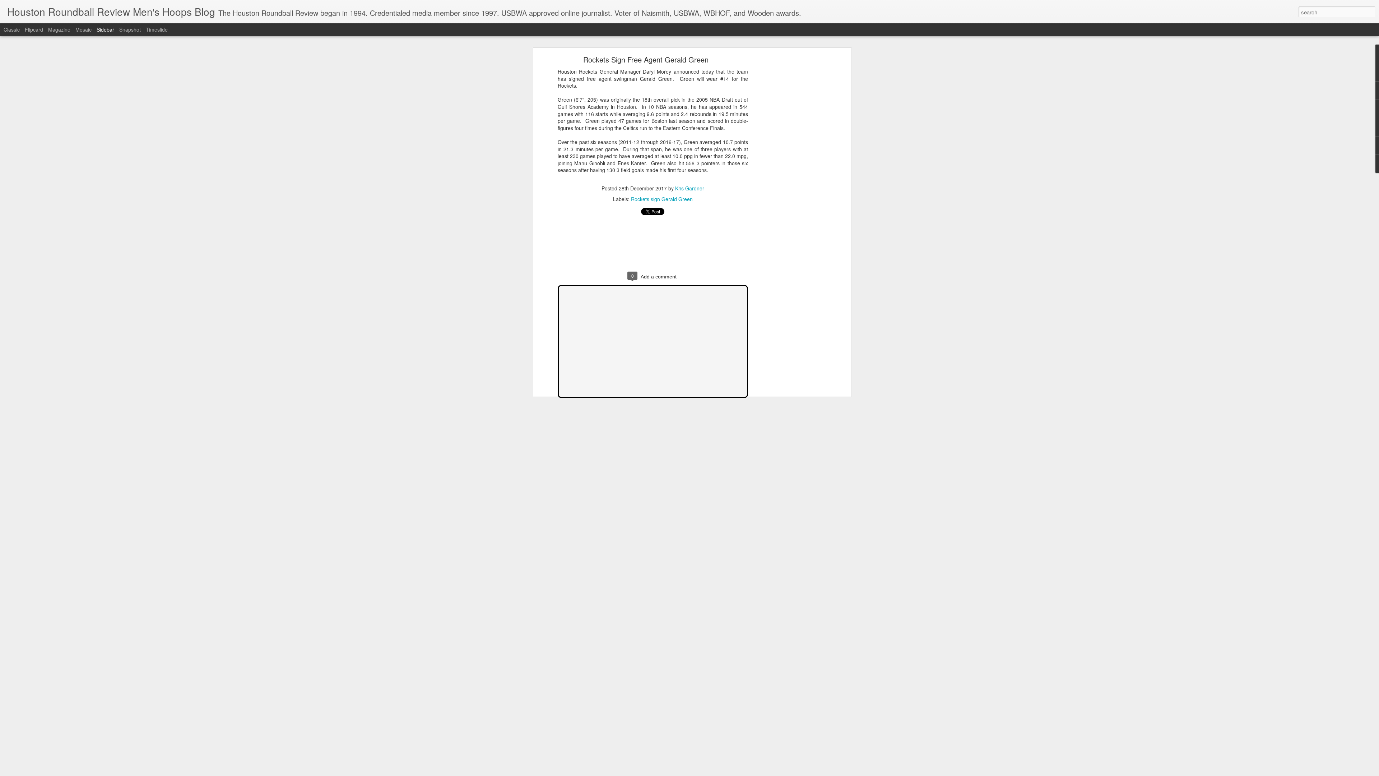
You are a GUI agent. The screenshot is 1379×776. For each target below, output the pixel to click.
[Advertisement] (787, 171)
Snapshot (130, 29)
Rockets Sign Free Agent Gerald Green (646, 59)
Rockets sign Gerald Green (662, 199)
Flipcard (34, 29)
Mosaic (83, 29)
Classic (12, 29)
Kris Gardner (689, 188)
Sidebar (105, 29)
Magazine (59, 29)
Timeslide (157, 29)
